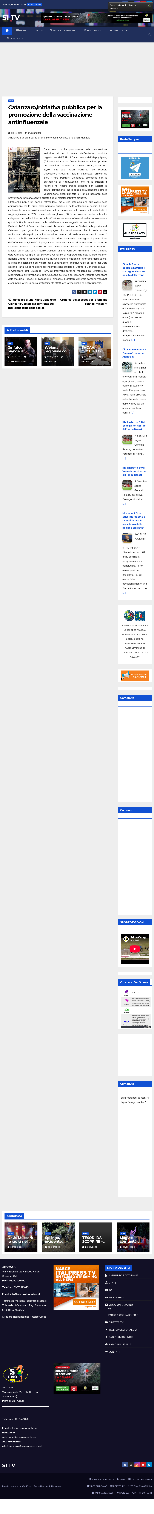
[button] (149, 34)
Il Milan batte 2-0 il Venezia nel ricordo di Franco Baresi (134, 340)
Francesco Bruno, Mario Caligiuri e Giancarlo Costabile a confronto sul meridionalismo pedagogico (32, 303)
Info (11, 101)
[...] (132, 327)
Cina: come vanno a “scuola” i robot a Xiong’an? (134, 268)
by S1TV (147, 1027)
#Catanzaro (35, 132)
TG (109, 1309)
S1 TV (11, 17)
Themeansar (57, 1486)
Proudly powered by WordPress (17, 1486)
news (10, 1234)
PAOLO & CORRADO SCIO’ (123, 1315)
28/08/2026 (16, 1247)
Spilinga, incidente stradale (53, 1241)
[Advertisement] (77, 65)
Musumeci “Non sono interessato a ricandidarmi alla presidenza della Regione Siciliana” (133, 435)
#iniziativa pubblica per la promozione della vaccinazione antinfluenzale (49, 137)
